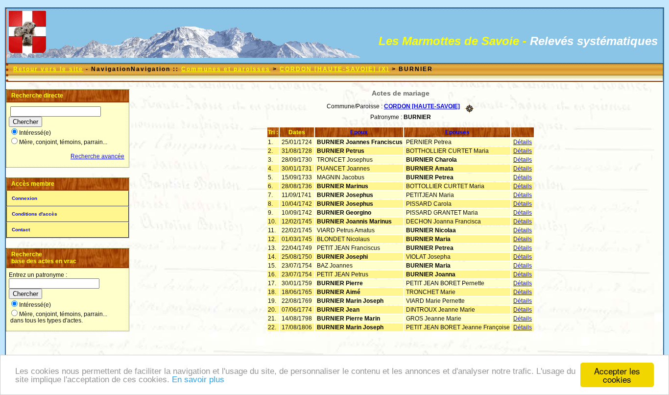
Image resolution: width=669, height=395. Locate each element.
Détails (522, 142)
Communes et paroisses (225, 69)
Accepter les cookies (617, 375)
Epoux (359, 132)
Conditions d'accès (34, 214)
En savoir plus (198, 379)
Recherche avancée (97, 156)
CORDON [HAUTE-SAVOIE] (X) (334, 69)
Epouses (457, 132)
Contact (21, 229)
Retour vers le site (48, 69)
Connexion (24, 198)
